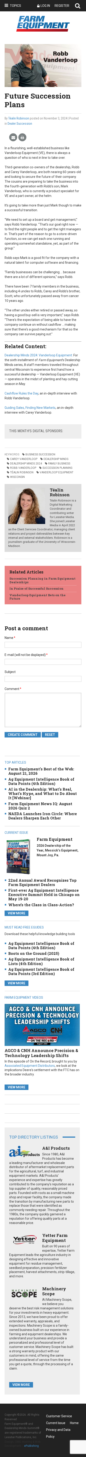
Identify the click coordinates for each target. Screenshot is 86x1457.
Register (62, 5)
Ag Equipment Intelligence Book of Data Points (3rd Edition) (41, 971)
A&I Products (56, 1148)
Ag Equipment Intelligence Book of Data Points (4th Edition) (41, 781)
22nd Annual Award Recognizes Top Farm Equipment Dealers (42, 882)
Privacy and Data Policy (58, 1430)
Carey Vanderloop (23, 459)
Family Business (59, 463)
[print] (22, 137)
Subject (10, 672)
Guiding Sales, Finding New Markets (30, 408)
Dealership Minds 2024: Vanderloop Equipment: (39, 355)
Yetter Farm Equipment (55, 1238)
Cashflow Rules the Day (21, 393)
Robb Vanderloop (23, 467)
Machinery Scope (54, 1291)
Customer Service (59, 1416)
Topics (15, 5)
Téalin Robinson (18, 118)
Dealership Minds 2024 (26, 463)
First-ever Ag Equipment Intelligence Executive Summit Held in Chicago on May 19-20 (44, 894)
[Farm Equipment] (18, 856)
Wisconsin (17, 477)
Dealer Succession (20, 123)
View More (16, 913)
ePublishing (31, 1445)
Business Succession (40, 454)
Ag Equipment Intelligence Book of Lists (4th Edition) (41, 961)
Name (10, 638)
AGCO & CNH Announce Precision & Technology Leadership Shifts (41, 1053)
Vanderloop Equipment (56, 472)
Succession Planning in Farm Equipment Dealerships (42, 580)
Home (74, 1423)
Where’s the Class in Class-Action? (41, 904)
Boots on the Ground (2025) (33, 953)
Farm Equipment (54, 839)
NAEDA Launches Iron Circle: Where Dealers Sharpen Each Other (42, 815)
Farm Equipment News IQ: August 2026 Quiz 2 (40, 805)
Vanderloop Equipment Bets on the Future (37, 597)
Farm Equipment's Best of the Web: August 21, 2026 (41, 771)
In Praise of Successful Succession (36, 588)
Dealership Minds (56, 459)
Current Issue (55, 1423)
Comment (13, 689)
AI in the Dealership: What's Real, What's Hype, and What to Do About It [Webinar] (42, 793)
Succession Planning (57, 467)
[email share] (13, 137)
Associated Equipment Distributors (30, 1065)
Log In (45, 5)
